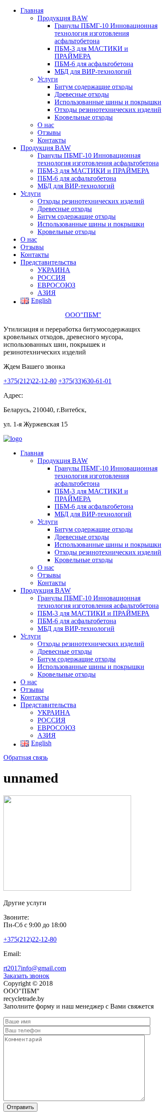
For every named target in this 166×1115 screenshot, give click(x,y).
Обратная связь (25, 757)
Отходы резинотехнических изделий (107, 109)
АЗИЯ (46, 292)
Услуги (47, 79)
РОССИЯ (51, 277)
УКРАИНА (53, 269)
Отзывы (49, 132)
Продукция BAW (62, 18)
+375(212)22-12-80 (30, 381)
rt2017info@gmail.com (34, 968)
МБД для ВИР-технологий (93, 71)
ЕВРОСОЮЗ (56, 285)
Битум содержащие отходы (93, 86)
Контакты (51, 140)
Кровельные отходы (83, 117)
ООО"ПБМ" (83, 314)
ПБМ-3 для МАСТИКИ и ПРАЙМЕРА (93, 170)
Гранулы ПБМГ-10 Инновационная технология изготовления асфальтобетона (105, 33)
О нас (45, 124)
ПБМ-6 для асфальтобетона (93, 63)
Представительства (48, 262)
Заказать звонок (26, 975)
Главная (31, 10)
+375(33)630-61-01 (85, 381)
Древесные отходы (81, 94)
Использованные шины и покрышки (107, 102)
